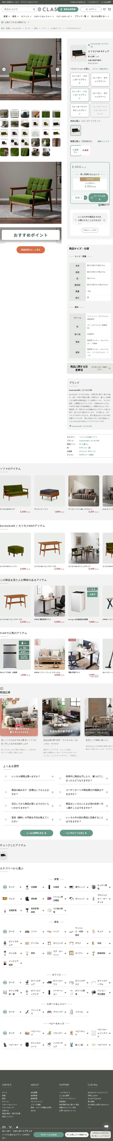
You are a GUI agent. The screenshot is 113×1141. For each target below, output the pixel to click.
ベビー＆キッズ (8, 1108)
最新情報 (34, 1098)
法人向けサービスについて (98, 1093)
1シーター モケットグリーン (100, 79)
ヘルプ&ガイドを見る (74, 833)
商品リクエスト (8, 1117)
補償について (102, 141)
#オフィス (92, 451)
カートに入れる (99, 197)
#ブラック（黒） (85, 448)
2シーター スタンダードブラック (79, 94)
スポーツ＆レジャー (9, 1105)
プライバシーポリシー (67, 1098)
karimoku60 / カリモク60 (89, 441)
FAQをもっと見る (89, 230)
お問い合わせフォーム (67, 1111)
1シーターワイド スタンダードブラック (100, 110)
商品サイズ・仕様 (79, 248)
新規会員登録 (70, 9)
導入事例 (91, 1102)
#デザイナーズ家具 (86, 455)
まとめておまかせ (94, 1098)
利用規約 (62, 1102)
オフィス (5, 1102)
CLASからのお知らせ (77, 2)
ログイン (93, 9)
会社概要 (34, 1093)
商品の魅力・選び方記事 (11, 1113)
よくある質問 (106, 2)
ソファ (44, 28)
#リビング (83, 451)
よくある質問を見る (35, 833)
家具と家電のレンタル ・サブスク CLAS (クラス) (20, 2)
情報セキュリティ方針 (67, 1108)
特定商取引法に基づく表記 (69, 1105)
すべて (27, 28)
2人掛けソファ (56, 28)
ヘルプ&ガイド (93, 2)
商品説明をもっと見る (30, 250)
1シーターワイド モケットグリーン (79, 110)
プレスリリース (36, 1102)
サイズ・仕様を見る (100, 69)
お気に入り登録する (78, 1135)
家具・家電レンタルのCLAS (11, 28)
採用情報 (34, 1096)
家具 (36, 28)
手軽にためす (93, 1096)
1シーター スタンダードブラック (79, 79)
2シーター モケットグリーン (100, 95)
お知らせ (5, 1111)
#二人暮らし (84, 444)
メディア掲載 (36, 1105)
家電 (4, 1096)
